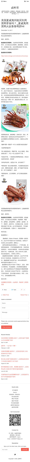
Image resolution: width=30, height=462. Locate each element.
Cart (27, 1)
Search (15, 392)
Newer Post (24, 295)
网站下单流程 (15, 398)
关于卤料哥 (15, 390)
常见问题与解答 (15, 403)
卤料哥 (15, 7)
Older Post (6, 295)
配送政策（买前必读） (15, 394)
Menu (4, 1)
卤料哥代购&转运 (15, 405)
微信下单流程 (15, 401)
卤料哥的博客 (15, 407)
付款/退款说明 (15, 396)
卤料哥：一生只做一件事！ (9, 346)
